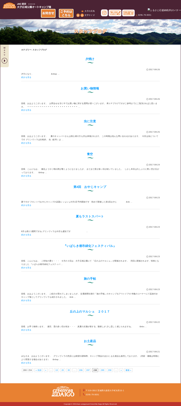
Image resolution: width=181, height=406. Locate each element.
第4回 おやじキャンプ (90, 186)
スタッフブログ (90, 31)
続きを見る (26, 77)
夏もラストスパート (90, 216)
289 (102, 370)
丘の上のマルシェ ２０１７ (90, 311)
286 (81, 370)
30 (69, 370)
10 (56, 370)
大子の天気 (90, 11)
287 (88, 370)
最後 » (128, 370)
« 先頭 (38, 370)
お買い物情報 (90, 88)
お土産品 (90, 341)
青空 (90, 154)
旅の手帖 (90, 278)
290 (109, 370)
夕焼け (90, 58)
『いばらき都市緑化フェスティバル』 (89, 245)
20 (63, 370)
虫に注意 (90, 121)
